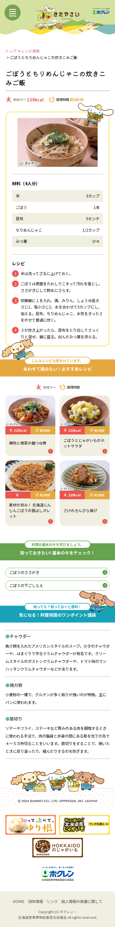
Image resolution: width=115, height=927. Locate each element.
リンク (52, 901)
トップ (11, 51)
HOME (19, 901)
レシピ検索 (30, 51)
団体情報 (35, 901)
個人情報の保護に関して (81, 901)
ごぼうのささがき (24, 572)
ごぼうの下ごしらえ (26, 585)
